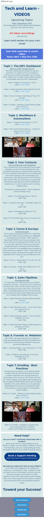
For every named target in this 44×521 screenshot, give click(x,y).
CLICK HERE (24, 85)
